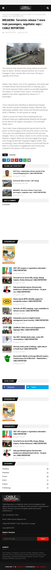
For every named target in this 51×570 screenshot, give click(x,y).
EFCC (25, 480)
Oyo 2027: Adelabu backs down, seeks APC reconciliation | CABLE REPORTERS (28, 338)
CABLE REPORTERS (10, 32)
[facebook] (13, 387)
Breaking (25, 469)
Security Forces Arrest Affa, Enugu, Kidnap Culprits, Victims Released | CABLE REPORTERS (30, 279)
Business (25, 472)
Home (4, 14)
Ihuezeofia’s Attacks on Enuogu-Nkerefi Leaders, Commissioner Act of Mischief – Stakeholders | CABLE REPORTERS (31, 358)
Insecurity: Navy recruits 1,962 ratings (26, 181)
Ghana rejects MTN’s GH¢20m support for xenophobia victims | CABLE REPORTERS (28, 300)
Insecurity (10, 14)
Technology (25, 488)
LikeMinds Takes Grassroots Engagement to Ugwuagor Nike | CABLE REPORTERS (29, 329)
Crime (25, 476)
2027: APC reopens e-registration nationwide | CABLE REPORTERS (29, 269)
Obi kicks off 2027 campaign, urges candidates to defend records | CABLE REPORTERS (31, 310)
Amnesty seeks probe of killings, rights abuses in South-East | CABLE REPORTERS (30, 348)
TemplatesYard (20, 567)
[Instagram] (13, 392)
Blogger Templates (40, 567)
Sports (25, 484)
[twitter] (37, 387)
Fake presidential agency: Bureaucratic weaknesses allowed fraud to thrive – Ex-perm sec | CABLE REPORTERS (29, 289)
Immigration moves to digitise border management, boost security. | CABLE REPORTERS (31, 319)
